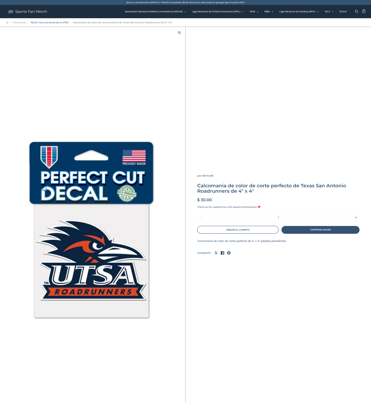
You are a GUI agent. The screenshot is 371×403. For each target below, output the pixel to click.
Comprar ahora (320, 229)
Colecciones (19, 22)
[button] (356, 217)
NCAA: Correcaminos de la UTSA (50, 22)
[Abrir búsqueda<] (356, 11)
